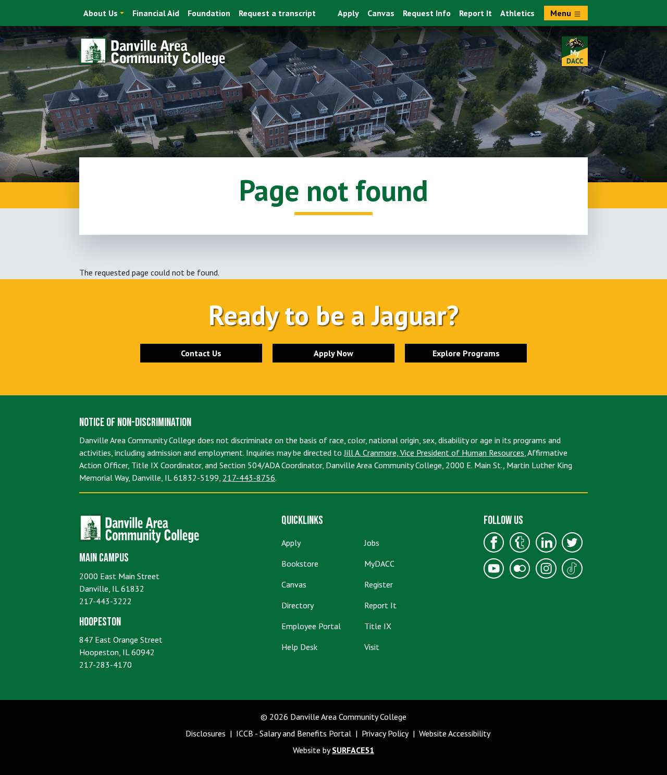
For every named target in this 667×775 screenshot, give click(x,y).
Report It (475, 13)
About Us (100, 13)
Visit (371, 647)
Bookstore (299, 563)
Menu (561, 13)
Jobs (371, 543)
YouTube (494, 568)
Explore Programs (466, 353)
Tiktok (572, 568)
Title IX (377, 626)
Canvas (380, 13)
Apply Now (333, 353)
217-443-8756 (249, 477)
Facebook (494, 542)
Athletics (517, 13)
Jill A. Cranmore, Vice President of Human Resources (434, 452)
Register (378, 584)
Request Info (427, 13)
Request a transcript (277, 13)
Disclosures (206, 733)
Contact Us (201, 353)
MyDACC (379, 563)
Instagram (546, 568)
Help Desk (299, 647)
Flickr (520, 568)
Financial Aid (155, 13)
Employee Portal (311, 626)
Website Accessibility (454, 733)
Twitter (572, 542)
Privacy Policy (385, 733)
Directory (297, 605)
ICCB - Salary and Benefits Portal (293, 733)
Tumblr (520, 542)
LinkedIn (546, 542)
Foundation (209, 13)
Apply (348, 13)
